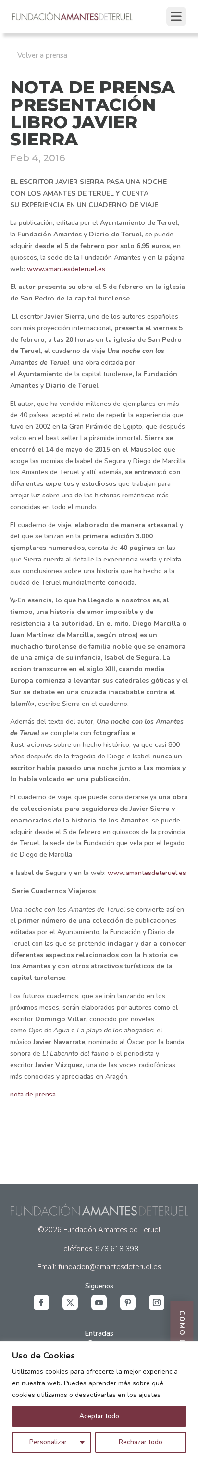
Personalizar (48, 1442)
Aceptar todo (99, 1416)
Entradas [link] (99, 1333)
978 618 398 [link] (117, 1248)
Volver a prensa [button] (42, 55)
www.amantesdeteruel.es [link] (66, 269)
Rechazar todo (140, 1442)
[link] (73, 19)
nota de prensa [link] (33, 1094)
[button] (41, 1302)
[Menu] (176, 16)
